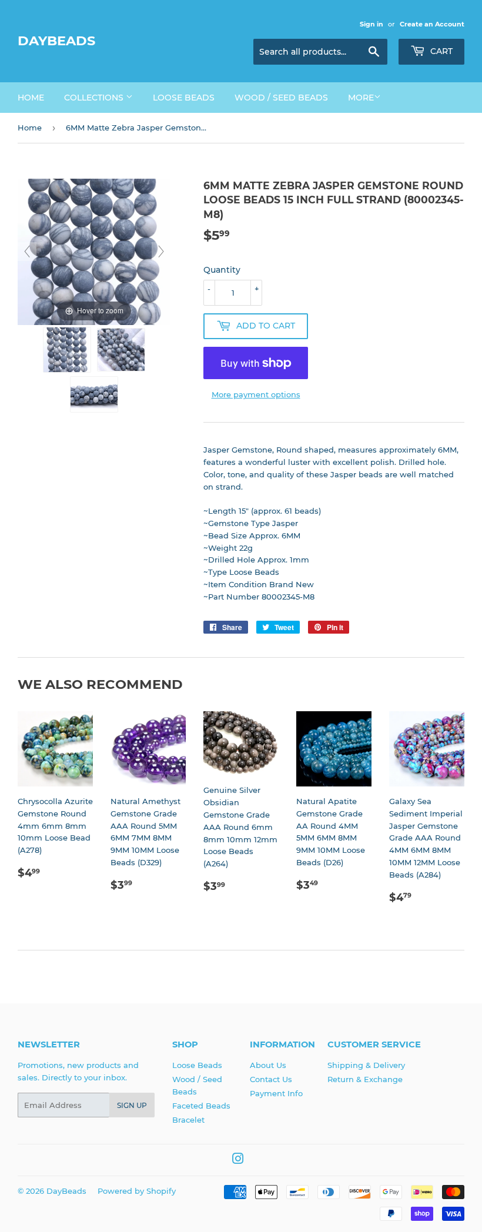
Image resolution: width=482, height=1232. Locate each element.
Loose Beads (184, 97)
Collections (95, 97)
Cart (440, 51)
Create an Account (432, 24)
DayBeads (56, 40)
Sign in (371, 24)
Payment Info (276, 1093)
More (361, 97)
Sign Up (132, 1105)
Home (31, 97)
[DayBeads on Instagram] (238, 1160)
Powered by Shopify (137, 1191)
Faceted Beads (201, 1105)
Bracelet (188, 1119)
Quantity (221, 270)
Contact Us (271, 1079)
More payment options (256, 394)
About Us (268, 1065)
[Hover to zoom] (94, 251)
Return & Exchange (365, 1079)
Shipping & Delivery (366, 1065)
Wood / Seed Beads (281, 97)
